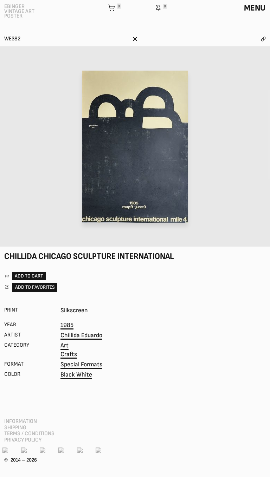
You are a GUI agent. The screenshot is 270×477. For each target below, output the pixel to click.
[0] (112, 8)
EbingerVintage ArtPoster (19, 11)
